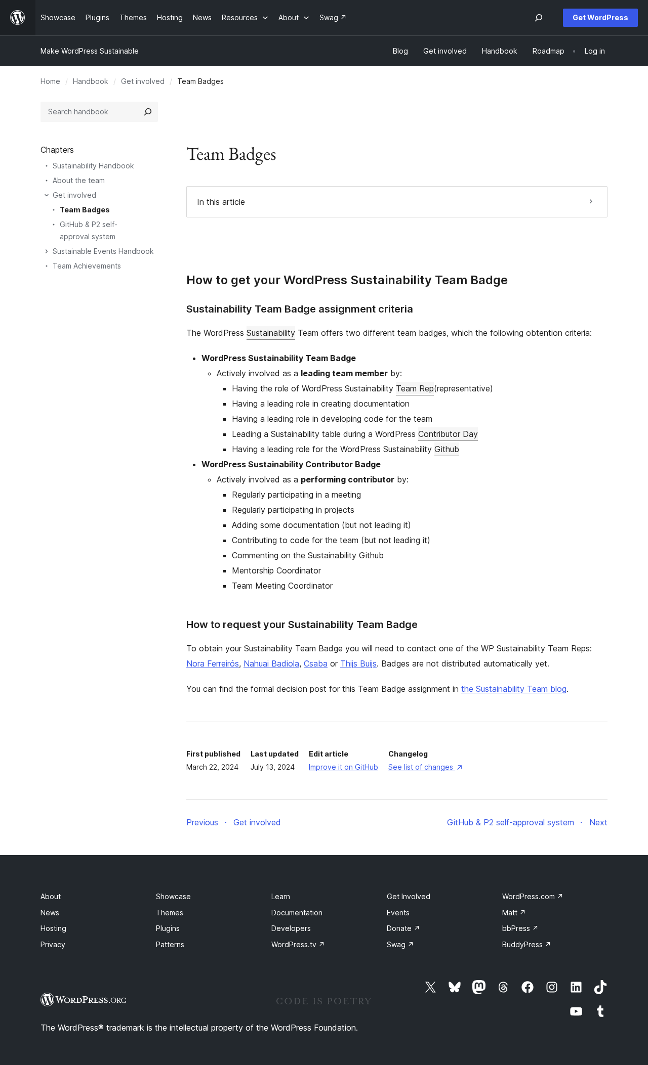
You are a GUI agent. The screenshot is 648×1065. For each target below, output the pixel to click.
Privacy (52, 944)
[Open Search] (538, 17)
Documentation (296, 912)
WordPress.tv (298, 944)
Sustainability (271, 333)
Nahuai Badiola (271, 663)
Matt (514, 912)
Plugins (168, 928)
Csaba (316, 663)
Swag (400, 944)
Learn (280, 896)
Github (446, 449)
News (49, 912)
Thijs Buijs (358, 663)
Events (398, 912)
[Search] (148, 112)
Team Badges (85, 209)
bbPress (520, 928)
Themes (169, 912)
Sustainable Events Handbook (103, 251)
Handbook (90, 81)
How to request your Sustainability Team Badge (302, 624)
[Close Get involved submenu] (46, 195)
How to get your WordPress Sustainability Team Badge (347, 280)
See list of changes (425, 767)
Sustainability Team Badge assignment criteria (299, 309)
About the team (79, 180)
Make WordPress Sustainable (89, 51)
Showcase (173, 896)
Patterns (170, 944)
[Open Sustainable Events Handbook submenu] (46, 251)
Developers (291, 928)
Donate (403, 928)
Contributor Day (448, 434)
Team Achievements (87, 265)
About (50, 896)
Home (50, 81)
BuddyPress (526, 944)
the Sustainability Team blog (513, 689)
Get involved (143, 81)
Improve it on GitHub (343, 767)
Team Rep (415, 388)
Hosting (53, 928)
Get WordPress (600, 17)
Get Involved (408, 896)
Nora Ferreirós (212, 663)
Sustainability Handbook (93, 165)
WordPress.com (532, 896)
